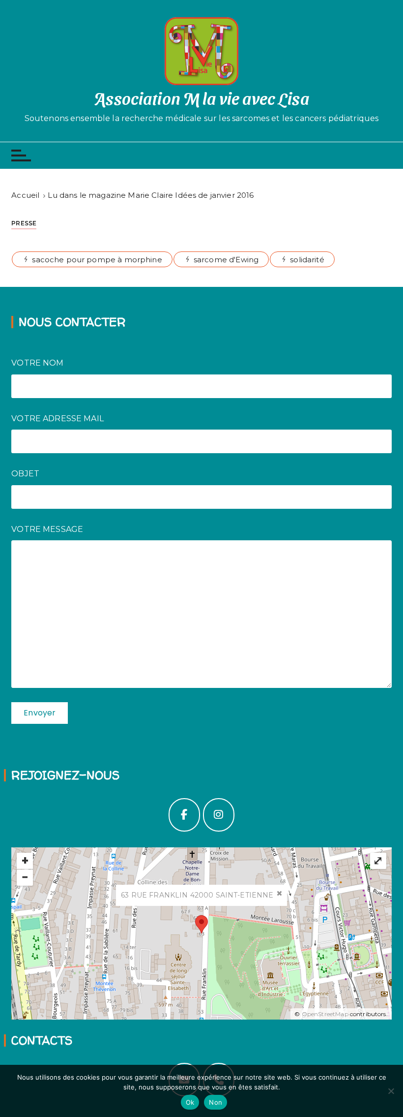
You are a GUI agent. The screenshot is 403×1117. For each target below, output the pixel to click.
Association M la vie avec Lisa (201, 98)
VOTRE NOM (37, 363)
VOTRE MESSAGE (47, 529)
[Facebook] (184, 815)
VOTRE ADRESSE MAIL (57, 418)
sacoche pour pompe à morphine (97, 259)
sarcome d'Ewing (226, 259)
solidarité (307, 259)
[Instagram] (218, 815)
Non (215, 1102)
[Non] (391, 1091)
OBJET (25, 473)
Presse (23, 223)
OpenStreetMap (325, 1014)
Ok (190, 1102)
